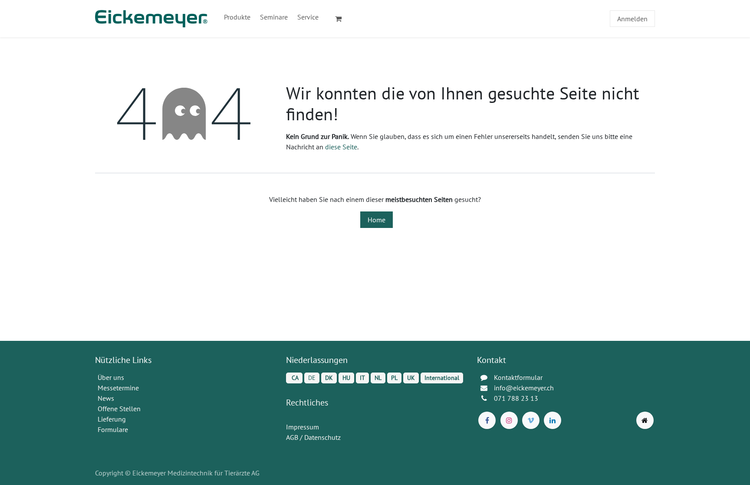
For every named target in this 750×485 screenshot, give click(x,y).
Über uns (111, 377)
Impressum (302, 426)
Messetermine (118, 387)
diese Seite (341, 146)
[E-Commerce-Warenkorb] (342, 18)
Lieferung (112, 419)
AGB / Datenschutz (313, 437)
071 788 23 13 (517, 398)
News (106, 398)
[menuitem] (237, 17)
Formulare (114, 429)
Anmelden (632, 18)
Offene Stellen (120, 408)
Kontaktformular (518, 377)
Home (376, 219)
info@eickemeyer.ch (524, 387)
